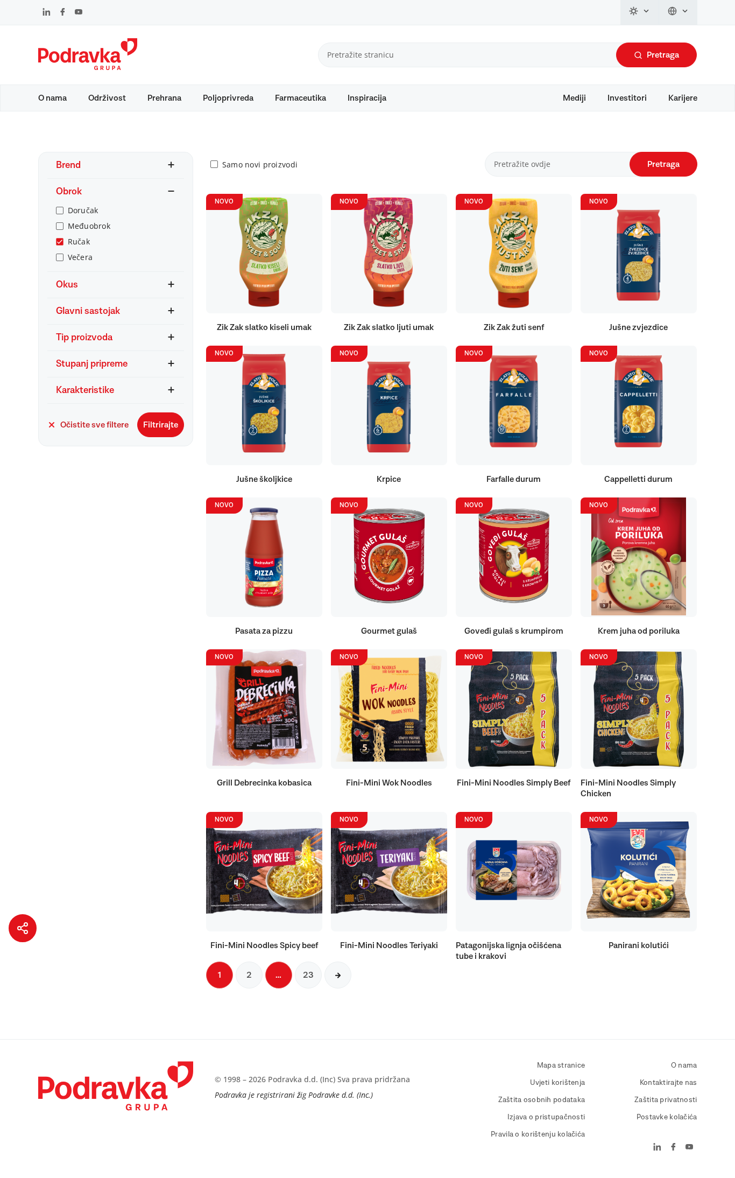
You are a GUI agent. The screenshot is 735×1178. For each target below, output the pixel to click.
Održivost (107, 98)
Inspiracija (367, 98)
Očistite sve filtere (94, 424)
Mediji (574, 98)
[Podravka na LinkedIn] (47, 13)
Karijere (682, 98)
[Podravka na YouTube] (78, 13)
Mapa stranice (561, 1065)
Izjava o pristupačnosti (546, 1117)
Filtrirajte (160, 424)
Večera (80, 257)
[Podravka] (87, 67)
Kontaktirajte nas (668, 1082)
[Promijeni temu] (639, 12)
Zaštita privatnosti (665, 1100)
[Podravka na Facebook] (62, 13)
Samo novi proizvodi (260, 164)
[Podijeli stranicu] (23, 928)
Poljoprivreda (228, 98)
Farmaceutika (300, 98)
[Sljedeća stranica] (337, 975)
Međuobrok (89, 226)
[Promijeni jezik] (678, 12)
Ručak (79, 241)
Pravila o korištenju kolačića (538, 1134)
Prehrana (164, 98)
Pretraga (663, 55)
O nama (52, 98)
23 (308, 975)
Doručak (83, 210)
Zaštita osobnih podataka (541, 1100)
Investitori (627, 98)
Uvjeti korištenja (557, 1082)
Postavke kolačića (667, 1117)
